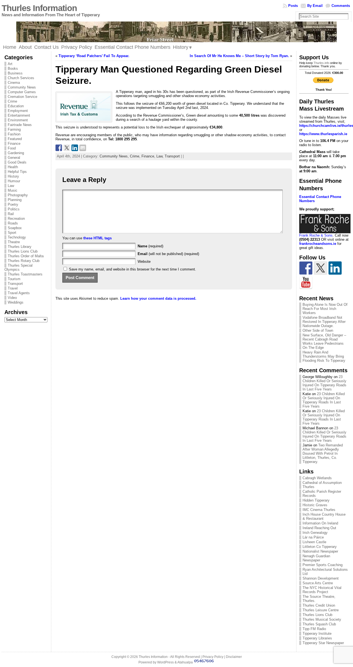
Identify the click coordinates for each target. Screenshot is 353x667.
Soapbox (15, 228)
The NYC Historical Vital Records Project (322, 590)
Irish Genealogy (315, 533)
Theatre (14, 242)
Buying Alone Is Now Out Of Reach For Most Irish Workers (325, 308)
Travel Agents (19, 293)
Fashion (14, 134)
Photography (18, 195)
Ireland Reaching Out (319, 528)
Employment (18, 111)
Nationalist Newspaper (320, 551)
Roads (13, 223)
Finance (14, 143)
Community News (22, 87)
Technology (17, 237)
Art (10, 64)
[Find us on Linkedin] (335, 268)
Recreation (16, 218)
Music (12, 190)
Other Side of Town (318, 330)
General (14, 158)
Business (15, 73)
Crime (12, 101)
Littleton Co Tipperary (320, 547)
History (13, 176)
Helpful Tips (17, 172)
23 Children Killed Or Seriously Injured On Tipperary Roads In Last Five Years (324, 383)
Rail (11, 214)
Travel (13, 288)
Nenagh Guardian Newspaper (316, 558)
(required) (150, 246)
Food (12, 148)
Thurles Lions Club (23, 251)
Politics (14, 209)
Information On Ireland (320, 523)
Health (13, 167)
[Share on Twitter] (66, 147)
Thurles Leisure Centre (321, 610)
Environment (18, 120)
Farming (14, 129)
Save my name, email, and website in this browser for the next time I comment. (132, 269)
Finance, (148, 156)
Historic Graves (315, 505)
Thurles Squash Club (319, 624)
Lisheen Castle (314, 542)
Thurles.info (321, 63)
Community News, (115, 156)
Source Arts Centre (318, 583)
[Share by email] (82, 147)
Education (16, 106)
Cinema (14, 83)
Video (12, 298)
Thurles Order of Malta (26, 256)
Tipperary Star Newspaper (323, 643)
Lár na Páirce (313, 537)
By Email (315, 6)
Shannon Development (321, 578)
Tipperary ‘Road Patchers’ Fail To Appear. (93, 56)
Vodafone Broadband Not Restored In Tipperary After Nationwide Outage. (324, 321)
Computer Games (22, 92)
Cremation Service (22, 97)
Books (13, 68)
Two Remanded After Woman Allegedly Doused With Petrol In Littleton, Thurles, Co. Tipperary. (323, 453)
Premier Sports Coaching (323, 565)
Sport (12, 233)
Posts (293, 6)
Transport (15, 284)
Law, (160, 156)
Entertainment (19, 115)
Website (144, 261)
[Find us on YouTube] (305, 282)
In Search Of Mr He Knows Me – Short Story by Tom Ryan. (239, 56)
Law (11, 186)
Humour (14, 181)
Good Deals (17, 162)
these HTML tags (97, 238)
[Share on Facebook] (58, 147)
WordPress (165, 662)
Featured (15, 139)
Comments (340, 6)
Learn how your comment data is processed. (158, 298)
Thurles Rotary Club (23, 261)
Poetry (13, 204)
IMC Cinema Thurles (319, 510)
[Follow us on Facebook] (305, 268)
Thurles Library (19, 247)
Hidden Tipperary (316, 500)
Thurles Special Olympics (18, 267)
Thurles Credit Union (319, 605)
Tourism (14, 279)
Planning (15, 200)
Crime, (135, 156)
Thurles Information (39, 8)
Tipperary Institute (317, 633)
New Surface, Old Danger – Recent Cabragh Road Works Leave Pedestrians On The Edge (324, 341)
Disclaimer (234, 657)
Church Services (21, 78)
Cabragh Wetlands (317, 478)
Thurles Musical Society (322, 619)
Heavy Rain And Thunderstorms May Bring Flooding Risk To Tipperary (324, 356)
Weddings (15, 302)
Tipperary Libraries (317, 638)
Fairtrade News (20, 125)
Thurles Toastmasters (25, 274)
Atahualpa (185, 662)
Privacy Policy (212, 657)
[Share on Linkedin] (74, 147)
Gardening (16, 153)
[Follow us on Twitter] (320, 268)
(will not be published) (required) (168, 254)
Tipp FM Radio (314, 629)
